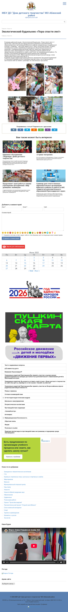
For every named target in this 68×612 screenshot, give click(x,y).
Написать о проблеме (13, 456)
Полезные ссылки (11, 428)
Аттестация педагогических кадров (17, 398)
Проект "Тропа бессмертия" (13, 502)
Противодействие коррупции (15, 408)
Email (25, 207)
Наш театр (7, 487)
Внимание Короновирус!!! (13, 372)
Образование (8, 495)
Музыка (6, 482)
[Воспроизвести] (4, 562)
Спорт (6, 510)
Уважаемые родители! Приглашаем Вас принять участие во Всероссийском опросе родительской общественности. (34, 386)
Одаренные (8, 497)
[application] (34, 546)
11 (53, 260)
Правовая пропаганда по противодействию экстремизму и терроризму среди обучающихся (32, 432)
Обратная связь (10, 421)
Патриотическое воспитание (15, 404)
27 (7, 269)
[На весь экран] (64, 562)
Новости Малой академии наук (14, 492)
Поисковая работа (10, 500)
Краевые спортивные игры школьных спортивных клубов (23, 477)
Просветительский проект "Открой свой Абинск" (20, 505)
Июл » (37, 271)
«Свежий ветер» (10, 411)
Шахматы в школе (10, 515)
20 (7, 266)
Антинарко (8, 414)
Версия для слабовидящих (15, 246)
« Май (30, 271)
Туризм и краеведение (11, 513)
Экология (7, 518)
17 (43, 263)
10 (43, 260)
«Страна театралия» (44, 155)
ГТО (5, 474)
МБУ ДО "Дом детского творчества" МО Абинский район (31, 14)
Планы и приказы (11, 391)
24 (43, 266)
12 (62, 260)
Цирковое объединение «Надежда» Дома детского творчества (14, 156)
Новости (9, 35)
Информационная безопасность (16, 418)
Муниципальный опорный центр (15, 484)
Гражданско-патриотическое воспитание (17, 472)
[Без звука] (61, 562)
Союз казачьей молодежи (12, 507)
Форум (7, 424)
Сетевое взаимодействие (14, 394)
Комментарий (6, 212)
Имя (4, 207)
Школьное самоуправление (14, 401)
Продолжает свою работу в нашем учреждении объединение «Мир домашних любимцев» (17, 185)
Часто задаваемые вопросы (15, 365)
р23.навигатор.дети (11, 368)
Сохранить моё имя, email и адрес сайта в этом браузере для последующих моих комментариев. (33, 235)
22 (25, 266)
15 (25, 263)
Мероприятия (8, 479)
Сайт (45, 207)
